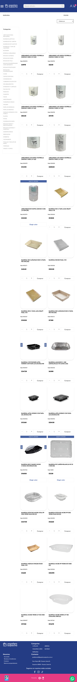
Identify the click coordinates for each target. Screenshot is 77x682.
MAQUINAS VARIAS (8, 102)
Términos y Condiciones (10, 659)
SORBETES (6, 137)
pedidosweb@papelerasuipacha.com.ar (42, 657)
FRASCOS (6, 91)
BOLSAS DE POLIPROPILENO (8, 70)
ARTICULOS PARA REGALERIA (8, 35)
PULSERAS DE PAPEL (9, 121)
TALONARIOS (7, 139)
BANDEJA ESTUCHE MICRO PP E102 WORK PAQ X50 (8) (60, 513)
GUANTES (6, 94)
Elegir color (33, 224)
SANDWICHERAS (8, 131)
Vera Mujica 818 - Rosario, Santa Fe (41, 661)
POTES (5, 118)
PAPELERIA (35, 652)
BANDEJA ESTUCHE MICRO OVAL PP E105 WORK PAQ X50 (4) (32, 513)
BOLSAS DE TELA (8, 61)
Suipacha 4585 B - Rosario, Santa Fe (41, 664)
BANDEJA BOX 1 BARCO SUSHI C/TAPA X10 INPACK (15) (31, 465)
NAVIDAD (47, 649)
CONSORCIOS (7, 79)
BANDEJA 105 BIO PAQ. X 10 (57, 260)
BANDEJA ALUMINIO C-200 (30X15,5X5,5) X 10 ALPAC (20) (58, 362)
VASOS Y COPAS (7, 148)
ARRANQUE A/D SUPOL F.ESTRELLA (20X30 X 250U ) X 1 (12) (32, 56)
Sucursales (6, 656)
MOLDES (5, 104)
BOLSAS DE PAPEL (8, 58)
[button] (21, 345)
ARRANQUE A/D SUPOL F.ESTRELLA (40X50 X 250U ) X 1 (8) (32, 158)
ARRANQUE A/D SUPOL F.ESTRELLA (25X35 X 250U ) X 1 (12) (60, 56)
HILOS (5, 97)
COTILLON (35, 646)
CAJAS (5, 74)
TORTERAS (6, 146)
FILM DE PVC (6, 89)
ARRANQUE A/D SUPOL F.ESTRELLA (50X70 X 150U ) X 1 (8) (60, 158)
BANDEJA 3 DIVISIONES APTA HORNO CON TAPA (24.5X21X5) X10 (32, 362)
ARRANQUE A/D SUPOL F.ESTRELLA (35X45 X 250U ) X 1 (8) (60, 107)
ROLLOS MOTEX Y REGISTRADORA (8, 124)
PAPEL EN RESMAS (8, 109)
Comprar (40, 74)
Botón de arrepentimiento (10, 663)
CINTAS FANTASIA (8, 76)
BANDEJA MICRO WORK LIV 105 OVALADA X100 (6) (59, 615)
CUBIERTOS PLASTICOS (9, 81)
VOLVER (65, 15)
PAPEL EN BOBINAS (8, 107)
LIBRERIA (47, 646)
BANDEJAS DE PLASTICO (10, 44)
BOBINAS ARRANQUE (9, 53)
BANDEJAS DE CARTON (9, 41)
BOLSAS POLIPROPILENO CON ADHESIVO (10, 64)
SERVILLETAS (6, 134)
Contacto (6, 661)
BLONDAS (6, 50)
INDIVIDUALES (7, 99)
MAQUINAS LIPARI (37, 649)
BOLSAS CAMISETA (8, 55)
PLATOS (5, 116)
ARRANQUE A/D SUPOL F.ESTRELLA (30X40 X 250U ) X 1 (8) (32, 107)
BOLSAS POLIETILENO (9, 67)
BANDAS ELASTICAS (8, 39)
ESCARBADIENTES (8, 84)
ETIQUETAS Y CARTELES (9, 86)
